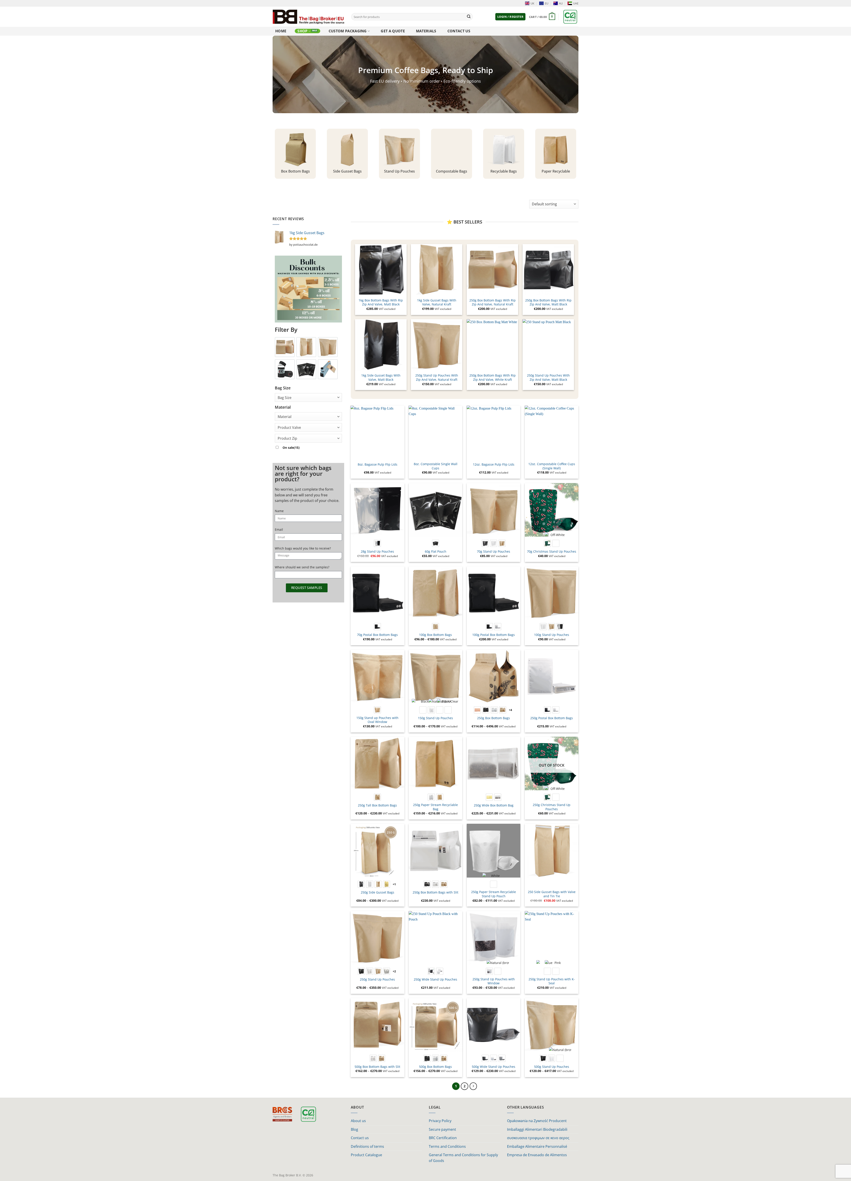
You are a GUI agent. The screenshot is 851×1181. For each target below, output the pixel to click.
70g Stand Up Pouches (493, 552)
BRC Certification (443, 1137)
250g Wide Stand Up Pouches (435, 979)
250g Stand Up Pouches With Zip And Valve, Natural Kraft (436, 377)
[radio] (377, 543)
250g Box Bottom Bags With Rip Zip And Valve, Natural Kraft (492, 302)
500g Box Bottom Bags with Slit (377, 1067)
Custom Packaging (348, 31)
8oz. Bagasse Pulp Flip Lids (377, 464)
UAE (575, 3)
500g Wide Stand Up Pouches (493, 1067)
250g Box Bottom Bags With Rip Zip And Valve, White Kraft (492, 377)
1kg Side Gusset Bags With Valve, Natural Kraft (436, 302)
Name (279, 511)
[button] (510, 16)
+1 (394, 884)
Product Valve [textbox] (289, 427)
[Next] (473, 1086)
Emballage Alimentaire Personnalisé (537, 1146)
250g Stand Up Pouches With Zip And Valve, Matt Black (548, 377)
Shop (302, 31)
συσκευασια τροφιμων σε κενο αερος (538, 1137)
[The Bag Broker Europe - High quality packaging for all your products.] (309, 17)
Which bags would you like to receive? (303, 548)
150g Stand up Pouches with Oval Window (377, 720)
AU (561, 3)
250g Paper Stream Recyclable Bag (435, 807)
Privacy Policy (440, 1120)
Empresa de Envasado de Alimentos (537, 1154)
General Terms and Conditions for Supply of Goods (463, 1157)
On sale (291, 447)
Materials (426, 31)
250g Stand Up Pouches (377, 979)
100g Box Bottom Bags (435, 635)
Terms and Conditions (447, 1146)
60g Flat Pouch (435, 552)
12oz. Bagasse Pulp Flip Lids (493, 464)
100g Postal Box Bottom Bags (493, 635)
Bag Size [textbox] (284, 397)
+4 (510, 710)
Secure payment (442, 1129)
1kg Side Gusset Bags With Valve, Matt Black (380, 377)
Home (280, 31)
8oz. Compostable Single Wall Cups (435, 466)
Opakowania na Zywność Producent (537, 1120)
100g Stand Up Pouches (551, 635)
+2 (394, 971)
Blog (354, 1129)
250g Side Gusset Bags (377, 892)
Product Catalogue (366, 1154)
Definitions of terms (367, 1146)
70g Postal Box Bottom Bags (377, 635)
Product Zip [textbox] (287, 438)
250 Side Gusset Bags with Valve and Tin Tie (552, 894)
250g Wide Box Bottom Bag (493, 805)
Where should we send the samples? (302, 567)
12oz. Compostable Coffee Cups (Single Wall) (551, 466)
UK (532, 3)
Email (279, 529)
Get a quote (393, 31)
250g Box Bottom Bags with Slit (435, 892)
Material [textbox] (284, 416)
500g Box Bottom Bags (435, 1067)
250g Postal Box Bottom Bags (551, 718)
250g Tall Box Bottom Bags (377, 805)
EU (546, 3)
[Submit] (468, 17)
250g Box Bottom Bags (493, 718)
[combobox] (308, 397)
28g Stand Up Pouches (377, 552)
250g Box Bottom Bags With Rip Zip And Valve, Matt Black (548, 302)
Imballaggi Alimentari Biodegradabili (537, 1129)
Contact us (458, 31)
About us (358, 1120)
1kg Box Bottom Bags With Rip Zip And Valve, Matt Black (381, 302)
